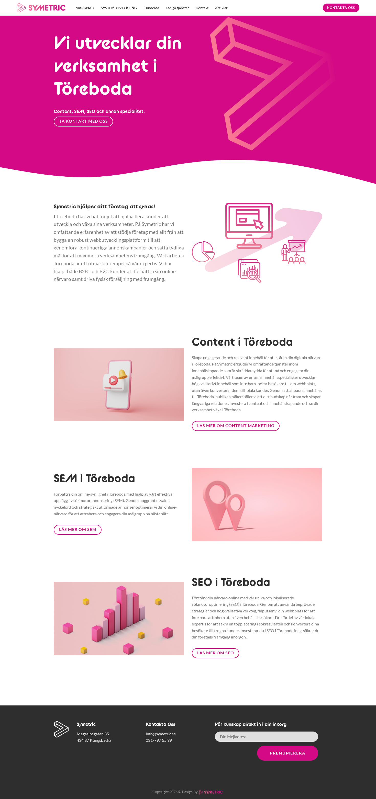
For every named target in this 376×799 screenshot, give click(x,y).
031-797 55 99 (159, 740)
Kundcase (151, 8)
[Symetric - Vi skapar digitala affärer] (42, 8)
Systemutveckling (119, 8)
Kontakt (202, 8)
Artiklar (221, 8)
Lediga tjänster (177, 8)
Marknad (84, 8)
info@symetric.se (161, 733)
